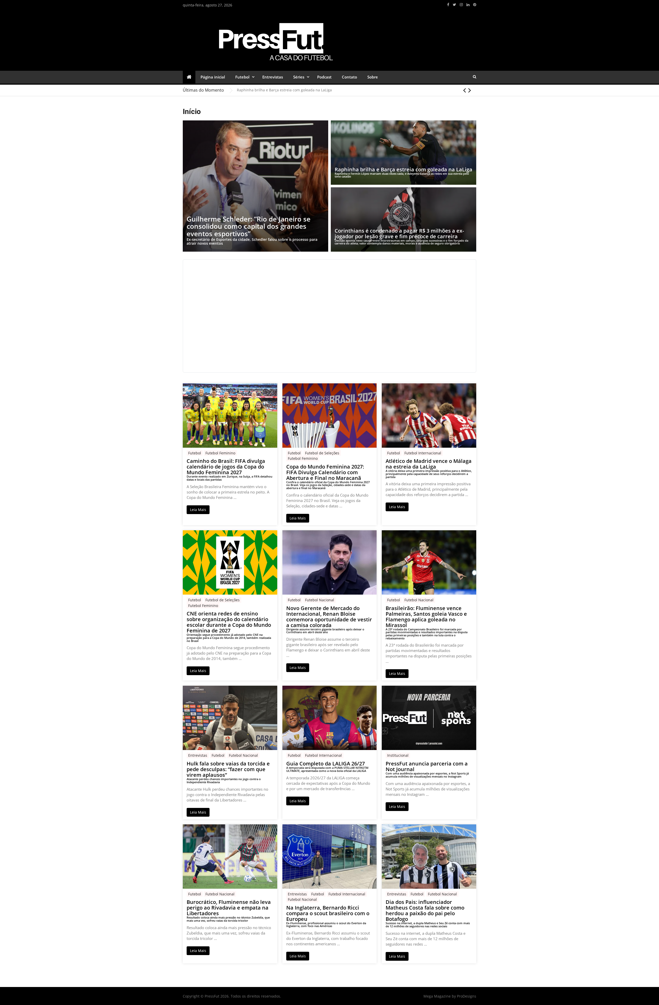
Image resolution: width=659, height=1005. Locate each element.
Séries (298, 77)
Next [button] (469, 90)
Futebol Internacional (422, 453)
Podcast (324, 77)
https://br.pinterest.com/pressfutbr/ (474, 4)
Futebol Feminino (220, 453)
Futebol (242, 77)
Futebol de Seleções (322, 453)
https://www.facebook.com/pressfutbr (448, 4)
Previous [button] (464, 90)
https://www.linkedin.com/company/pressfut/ (468, 4)
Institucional (398, 755)
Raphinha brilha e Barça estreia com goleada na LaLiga (284, 89)
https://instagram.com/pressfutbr (461, 4)
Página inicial (213, 77)
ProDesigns (466, 996)
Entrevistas (272, 77)
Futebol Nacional (319, 599)
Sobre (372, 77)
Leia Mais (198, 509)
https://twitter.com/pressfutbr (454, 4)
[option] (356, 90)
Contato (349, 77)
